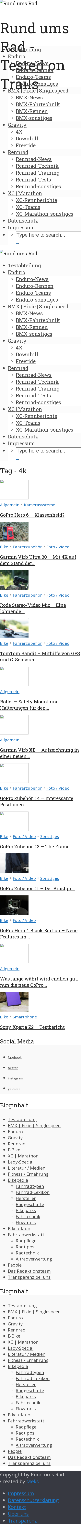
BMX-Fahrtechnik (38, 104)
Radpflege (26, 1241)
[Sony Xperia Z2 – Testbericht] (14, 1009)
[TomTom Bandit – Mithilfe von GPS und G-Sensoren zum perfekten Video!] (14, 636)
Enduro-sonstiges (37, 83)
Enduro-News (32, 63)
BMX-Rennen (32, 111)
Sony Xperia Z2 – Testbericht (32, 1027)
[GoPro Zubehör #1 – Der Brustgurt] (14, 871)
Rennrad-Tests (33, 179)
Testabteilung (24, 49)
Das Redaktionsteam (29, 1271)
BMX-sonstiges (34, 118)
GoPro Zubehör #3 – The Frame (34, 846)
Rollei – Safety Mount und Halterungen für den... (29, 705)
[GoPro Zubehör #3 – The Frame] (14, 829)
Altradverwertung (34, 1259)
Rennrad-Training (38, 172)
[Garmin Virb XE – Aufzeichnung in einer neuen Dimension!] (14, 732)
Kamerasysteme (39, 504)
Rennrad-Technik (37, 166)
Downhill (27, 138)
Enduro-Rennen (34, 70)
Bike (4, 546)
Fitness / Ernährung (28, 1174)
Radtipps (25, 1247)
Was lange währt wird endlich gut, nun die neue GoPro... (39, 982)
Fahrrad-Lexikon (33, 1192)
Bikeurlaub (19, 1229)
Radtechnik (27, 1253)
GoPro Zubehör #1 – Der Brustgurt (37, 888)
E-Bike (14, 1150)
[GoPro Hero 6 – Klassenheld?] (14, 497)
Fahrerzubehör (27, 546)
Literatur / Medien (26, 1168)
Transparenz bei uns (29, 1277)
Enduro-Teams (33, 77)
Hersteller (26, 1198)
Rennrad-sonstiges (38, 186)
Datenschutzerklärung (33, 1500)
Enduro (16, 56)
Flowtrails (26, 1222)
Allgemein (9, 504)
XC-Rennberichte (36, 200)
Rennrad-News (34, 159)
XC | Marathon (25, 193)
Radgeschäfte (30, 1204)
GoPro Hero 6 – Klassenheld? (32, 515)
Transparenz (22, 1520)
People (15, 1265)
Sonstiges (49, 836)
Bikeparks (26, 1210)
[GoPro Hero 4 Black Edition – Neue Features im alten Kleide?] (14, 913)
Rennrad (18, 152)
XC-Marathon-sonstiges (44, 213)
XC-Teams (28, 207)
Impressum (21, 227)
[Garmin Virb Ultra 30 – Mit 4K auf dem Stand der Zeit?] (14, 539)
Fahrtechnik (28, 1216)
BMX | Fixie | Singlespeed (38, 90)
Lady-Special (20, 1162)
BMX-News (29, 97)
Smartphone (25, 1017)
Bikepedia (18, 1180)
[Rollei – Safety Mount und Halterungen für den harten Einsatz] (14, 684)
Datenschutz (23, 220)
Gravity (17, 124)
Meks (33, 1481)
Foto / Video (57, 546)
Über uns (18, 1513)
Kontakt (17, 1507)
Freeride (26, 145)
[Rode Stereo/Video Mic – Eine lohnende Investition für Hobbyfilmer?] (14, 587)
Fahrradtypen (30, 1186)
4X (19, 131)
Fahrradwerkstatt (26, 1235)
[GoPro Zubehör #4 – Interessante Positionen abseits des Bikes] (14, 781)
